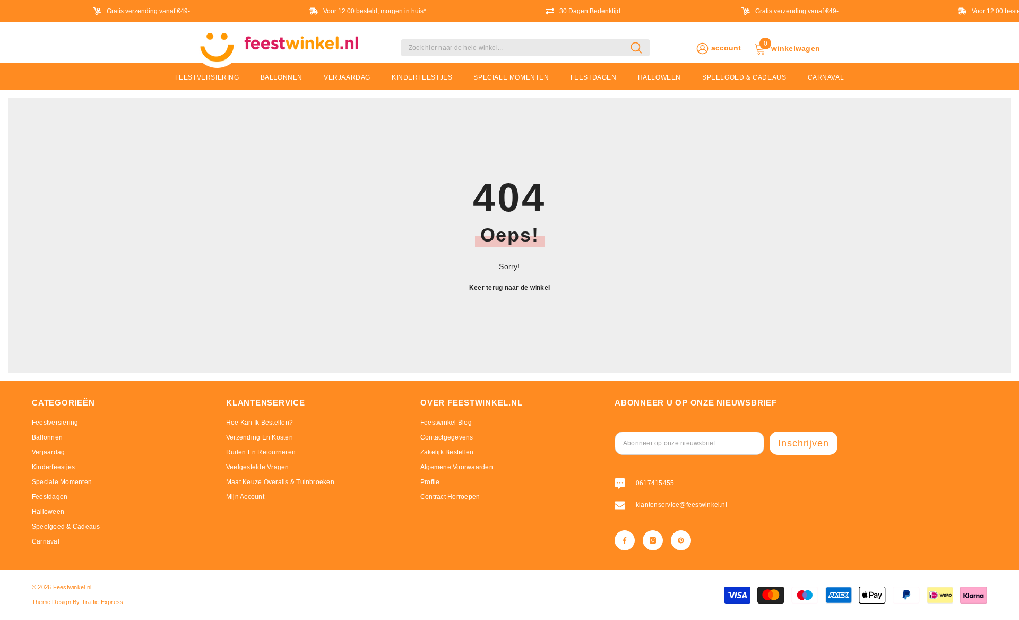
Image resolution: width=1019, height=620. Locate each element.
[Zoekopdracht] (525, 47)
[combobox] (516, 47)
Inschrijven (803, 443)
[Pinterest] (681, 540)
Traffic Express (103, 602)
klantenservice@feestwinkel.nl (681, 505)
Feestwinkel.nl (72, 587)
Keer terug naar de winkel (509, 287)
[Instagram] (653, 540)
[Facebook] (625, 540)
